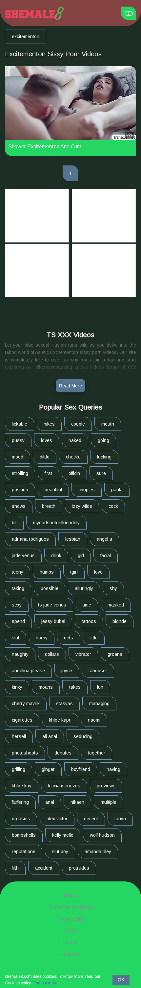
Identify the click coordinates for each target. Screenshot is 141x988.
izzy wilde (82, 506)
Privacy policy (70, 919)
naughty (20, 654)
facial (105, 555)
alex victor (57, 818)
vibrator (83, 654)
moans (46, 687)
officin (74, 473)
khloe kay (21, 785)
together (96, 752)
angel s (104, 539)
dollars (52, 654)
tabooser (98, 670)
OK (121, 979)
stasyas (64, 703)
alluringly (84, 588)
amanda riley (98, 851)
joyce (66, 670)
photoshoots (25, 752)
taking (18, 588)
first (48, 473)
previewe (106, 785)
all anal (49, 736)
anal (49, 802)
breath (48, 506)
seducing (82, 736)
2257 (70, 930)
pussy (18, 440)
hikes (49, 424)
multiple (108, 802)
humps (47, 572)
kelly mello (62, 835)
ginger (48, 769)
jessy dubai (53, 621)
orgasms (21, 818)
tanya (120, 818)
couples (86, 489)
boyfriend (80, 769)
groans (115, 654)
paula (117, 489)
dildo (45, 456)
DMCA (70, 895)
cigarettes (22, 720)
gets (68, 637)
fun (100, 687)
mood (17, 456)
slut (15, 637)
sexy (17, 604)
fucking (104, 456)
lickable (19, 424)
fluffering (20, 802)
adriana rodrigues (30, 539)
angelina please (28, 670)
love (98, 572)
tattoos (89, 621)
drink (56, 555)
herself (19, 736)
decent (91, 818)
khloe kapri (60, 720)
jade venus (23, 555)
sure (101, 473)
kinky (17, 687)
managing (99, 703)
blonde (119, 621)
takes (75, 687)
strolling (20, 473)
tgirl (74, 572)
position (20, 489)
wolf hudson (102, 835)
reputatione (23, 851)
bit (14, 522)
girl (81, 555)
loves (46, 440)
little (94, 637)
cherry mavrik (26, 703)
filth (15, 868)
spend (18, 621)
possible (49, 588)
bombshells (24, 835)
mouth (107, 424)
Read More (70, 385)
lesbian (72, 539)
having (113, 769)
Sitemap (70, 954)
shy (113, 588)
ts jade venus (52, 604)
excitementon (25, 36)
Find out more (44, 983)
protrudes (79, 868)
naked (75, 440)
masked (116, 604)
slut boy (60, 851)
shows (19, 506)
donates (62, 752)
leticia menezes (64, 785)
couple (78, 424)
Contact (71, 942)
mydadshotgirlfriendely (56, 522)
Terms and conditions (70, 907)
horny (42, 637)
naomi (94, 720)
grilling (18, 769)
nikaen (77, 802)
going (103, 440)
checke (73, 456)
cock (113, 506)
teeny (17, 572)
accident (43, 868)
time (87, 604)
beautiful (53, 489)
